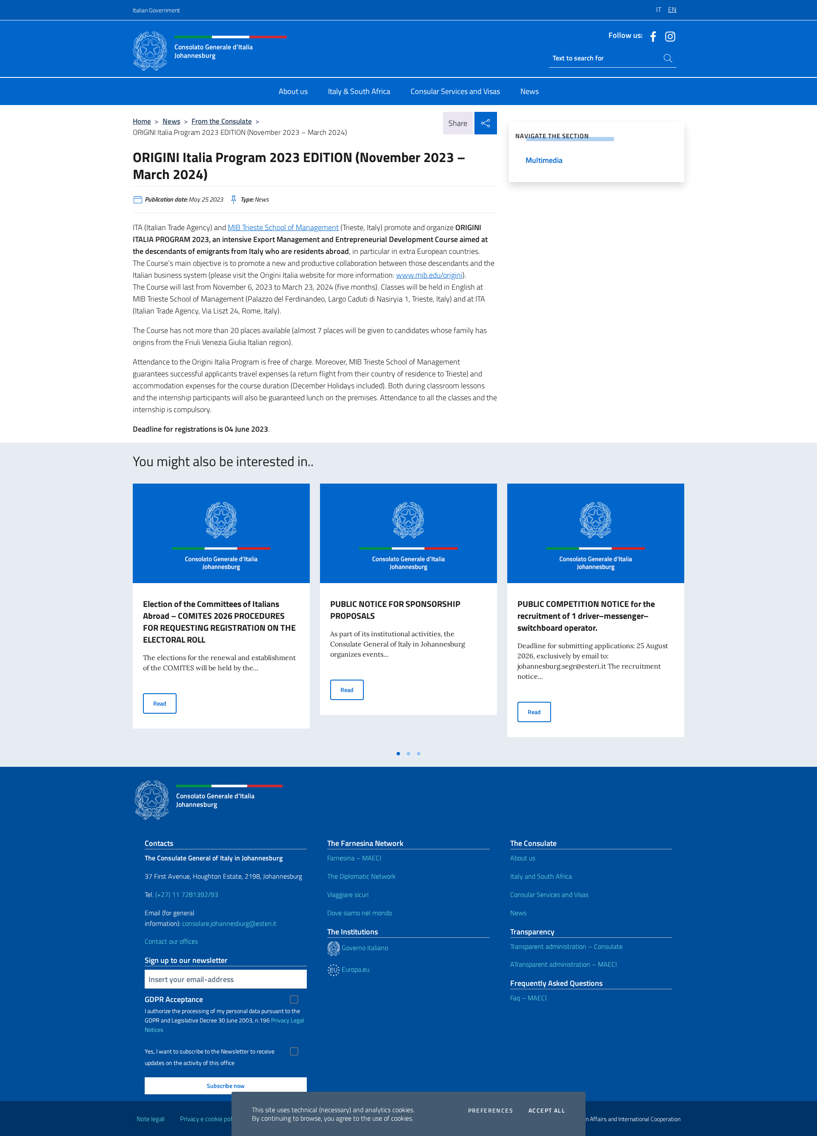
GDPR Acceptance (174, 999)
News (171, 121)
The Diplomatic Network (361, 876)
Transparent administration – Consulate (566, 946)
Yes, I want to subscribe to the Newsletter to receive (209, 1051)
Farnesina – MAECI (354, 858)
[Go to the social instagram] (668, 36)
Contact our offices (171, 941)
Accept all (546, 1110)
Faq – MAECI (528, 998)
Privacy (280, 1020)
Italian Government (156, 10)
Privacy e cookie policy (209, 1119)
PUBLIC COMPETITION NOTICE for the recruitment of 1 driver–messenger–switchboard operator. (586, 615)
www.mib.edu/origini (429, 275)
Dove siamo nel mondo (359, 913)
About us (522, 858)
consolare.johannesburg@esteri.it (229, 923)
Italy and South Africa (541, 876)
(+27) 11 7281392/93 (186, 894)
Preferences (490, 1110)
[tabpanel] (221, 615)
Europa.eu (354, 969)
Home (142, 121)
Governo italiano (364, 947)
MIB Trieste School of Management (283, 227)
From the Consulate (221, 121)
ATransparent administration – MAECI (563, 964)
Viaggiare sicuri (348, 894)
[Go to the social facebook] (651, 36)
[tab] (398, 753)
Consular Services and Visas (549, 894)
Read (165, 703)
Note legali (151, 1119)
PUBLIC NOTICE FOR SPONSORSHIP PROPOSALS (395, 609)
